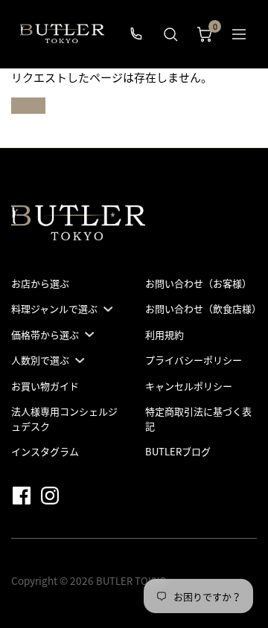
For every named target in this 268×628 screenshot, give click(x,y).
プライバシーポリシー (193, 360)
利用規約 (164, 334)
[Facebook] (24, 495)
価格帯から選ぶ (45, 334)
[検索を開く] (170, 34)
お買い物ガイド (45, 386)
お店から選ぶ (40, 283)
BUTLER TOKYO (131, 581)
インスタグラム (45, 451)
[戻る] (239, 34)
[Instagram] (53, 495)
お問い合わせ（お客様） (198, 283)
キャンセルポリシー (188, 386)
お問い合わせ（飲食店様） (203, 308)
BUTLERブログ (178, 451)
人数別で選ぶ (40, 360)
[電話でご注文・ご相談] (136, 34)
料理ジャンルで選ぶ (54, 308)
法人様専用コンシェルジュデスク (64, 418)
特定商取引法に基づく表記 (198, 418)
